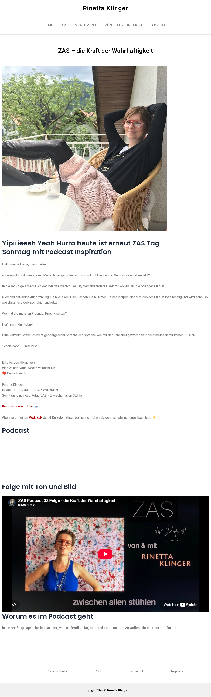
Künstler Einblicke (124, 25)
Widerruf (136, 671)
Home (48, 25)
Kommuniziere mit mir (18, 406)
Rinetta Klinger (105, 8)
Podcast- (35, 418)
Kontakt (159, 25)
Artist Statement (79, 25)
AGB (98, 671)
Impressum (180, 671)
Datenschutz (57, 671)
